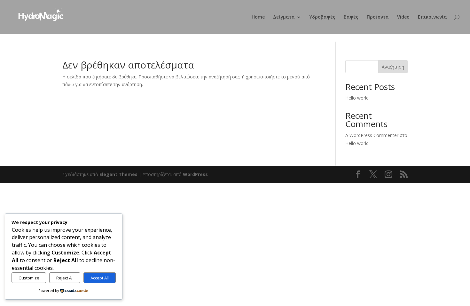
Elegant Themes (118, 174)
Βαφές (351, 17)
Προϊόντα (378, 17)
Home (258, 17)
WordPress (195, 174)
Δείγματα (284, 17)
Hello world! (357, 98)
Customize (29, 278)
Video (403, 17)
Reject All (65, 278)
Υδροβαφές (322, 17)
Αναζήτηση (393, 67)
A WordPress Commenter (371, 135)
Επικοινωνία (432, 17)
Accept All (99, 278)
